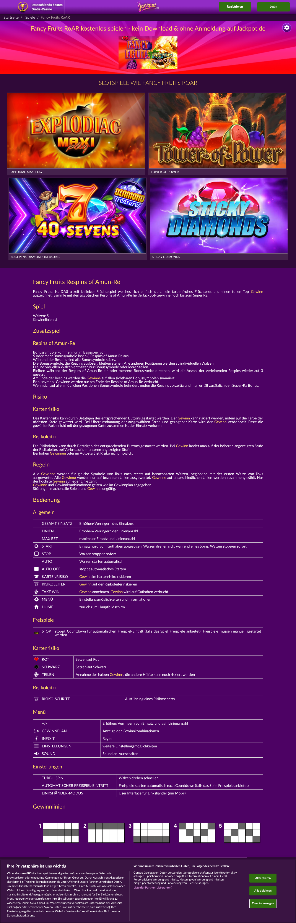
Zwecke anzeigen (263, 903)
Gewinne (94, 378)
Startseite (11, 17)
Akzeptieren (263, 878)
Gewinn (257, 292)
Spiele (30, 17)
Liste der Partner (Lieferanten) (152, 887)
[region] (148, 891)
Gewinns (116, 675)
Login (273, 6)
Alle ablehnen (263, 890)
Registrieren (235, 6)
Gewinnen (58, 453)
